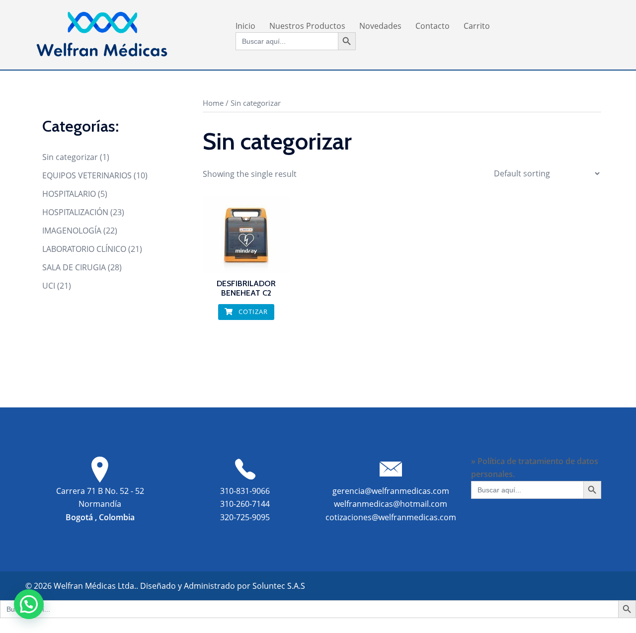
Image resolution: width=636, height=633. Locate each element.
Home (213, 103)
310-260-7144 (245, 503)
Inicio (245, 25)
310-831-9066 (245, 490)
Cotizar (252, 311)
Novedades (380, 25)
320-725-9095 (245, 517)
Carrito (477, 25)
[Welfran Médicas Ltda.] (102, 33)
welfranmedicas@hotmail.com (390, 503)
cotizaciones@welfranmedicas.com (390, 517)
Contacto (432, 25)
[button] (29, 604)
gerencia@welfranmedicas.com (390, 490)
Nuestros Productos (307, 25)
